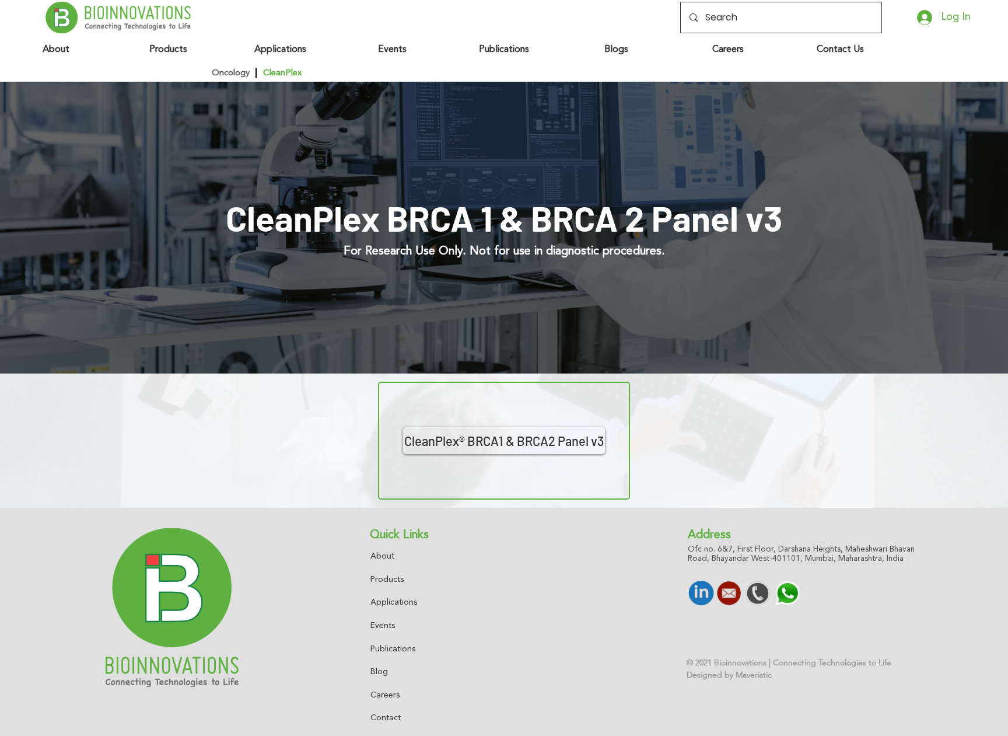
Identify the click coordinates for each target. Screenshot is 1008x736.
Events (382, 626)
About (382, 556)
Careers (385, 695)
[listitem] (504, 441)
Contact (385, 718)
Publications (392, 649)
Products (387, 579)
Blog (379, 672)
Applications (393, 602)
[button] (364, 73)
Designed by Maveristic (729, 674)
